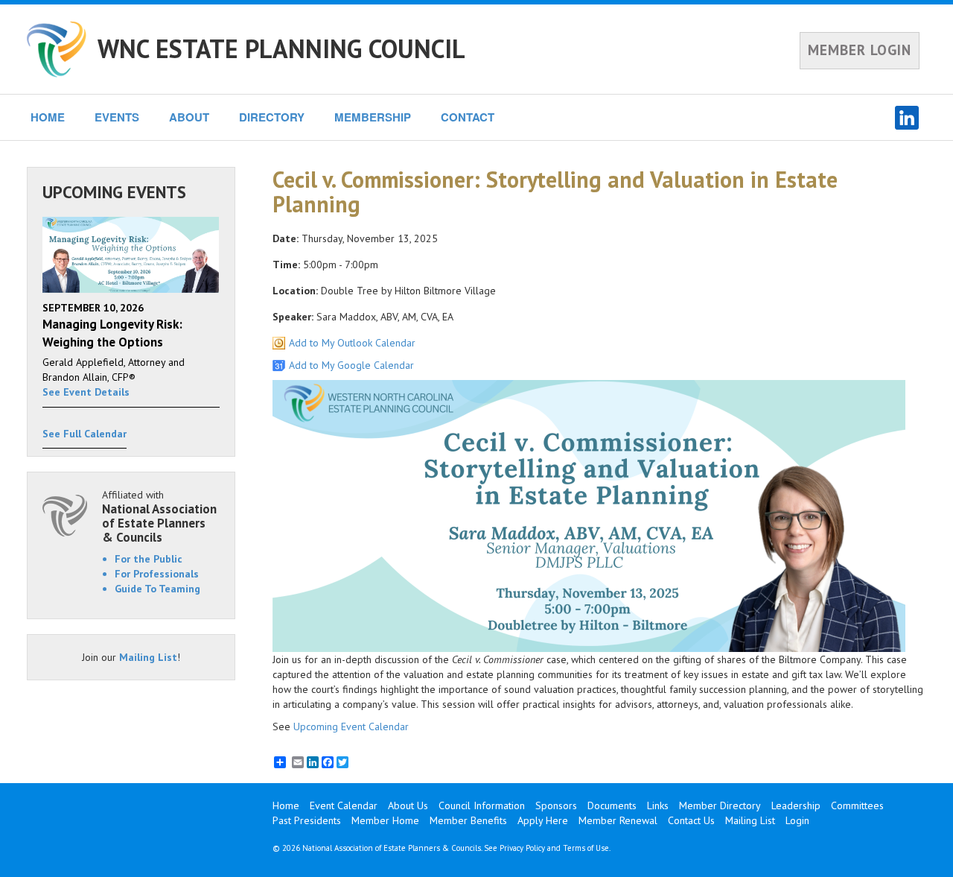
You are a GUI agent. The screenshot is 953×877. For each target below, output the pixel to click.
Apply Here (542, 820)
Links (658, 805)
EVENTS (117, 117)
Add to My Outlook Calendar (352, 342)
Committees (857, 805)
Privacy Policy (522, 848)
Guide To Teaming (157, 588)
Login (797, 820)
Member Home (385, 820)
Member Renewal (618, 820)
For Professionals (157, 573)
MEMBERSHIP (372, 117)
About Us (408, 805)
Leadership (795, 805)
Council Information (482, 805)
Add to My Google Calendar (351, 365)
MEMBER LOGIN (859, 50)
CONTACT (467, 117)
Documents (612, 805)
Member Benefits (468, 820)
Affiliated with (159, 516)
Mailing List (148, 657)
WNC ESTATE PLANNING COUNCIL (281, 48)
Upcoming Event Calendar (351, 726)
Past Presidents (306, 820)
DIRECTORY (272, 117)
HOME (48, 117)
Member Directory (720, 805)
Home (285, 805)
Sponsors (556, 805)
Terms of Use (586, 848)
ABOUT (189, 117)
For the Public (148, 559)
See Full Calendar (84, 433)
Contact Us (691, 820)
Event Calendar (343, 805)
